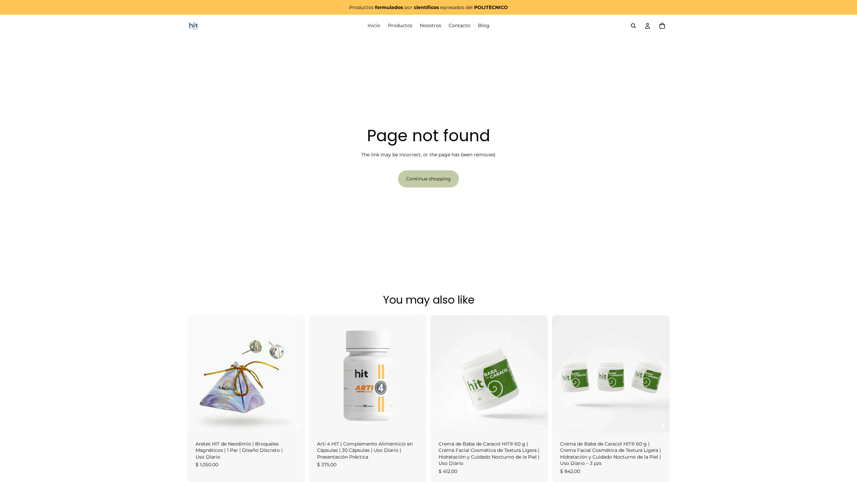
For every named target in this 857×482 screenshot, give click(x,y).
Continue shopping (428, 179)
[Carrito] (662, 25)
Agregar (300, 422)
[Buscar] (633, 25)
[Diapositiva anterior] (197, 374)
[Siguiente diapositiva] (295, 374)
